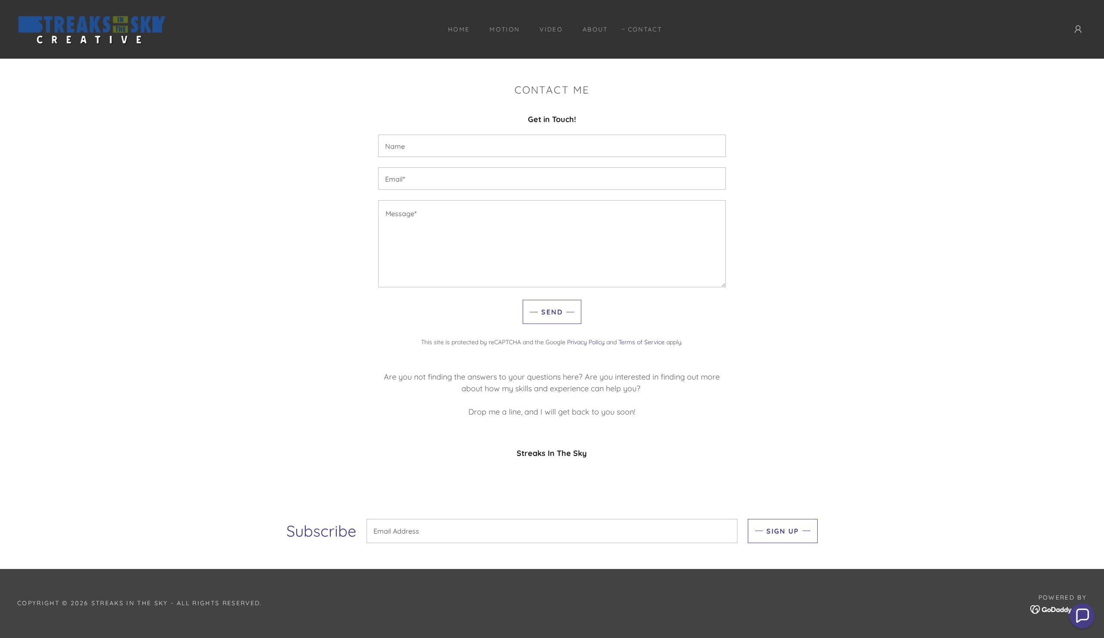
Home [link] (459, 29)
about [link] (595, 29)
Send (552, 312)
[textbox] (551, 146)
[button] (1078, 29)
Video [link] (551, 29)
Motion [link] (504, 29)
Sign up (782, 531)
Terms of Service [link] (641, 342)
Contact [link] (645, 29)
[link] (92, 29)
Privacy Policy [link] (586, 342)
